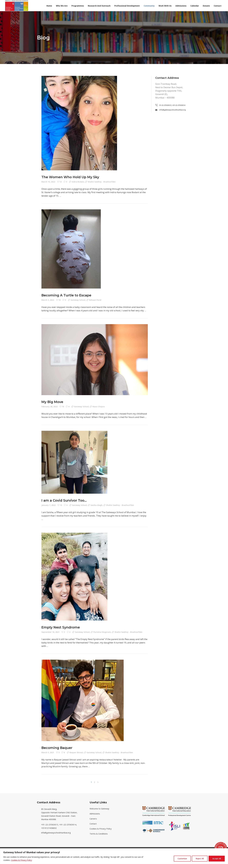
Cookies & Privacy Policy (21, 860)
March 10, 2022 (48, 181)
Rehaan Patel (95, 300)
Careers (93, 818)
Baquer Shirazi (76, 752)
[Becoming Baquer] (82, 700)
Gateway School (78, 300)
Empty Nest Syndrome (60, 627)
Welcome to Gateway (99, 808)
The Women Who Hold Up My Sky (70, 177)
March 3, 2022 (47, 300)
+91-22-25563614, (68, 824)
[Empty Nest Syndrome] (74, 577)
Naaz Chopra (98, 406)
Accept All (216, 858)
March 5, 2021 (47, 752)
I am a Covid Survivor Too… (64, 500)
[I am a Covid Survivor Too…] (74, 462)
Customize (182, 858)
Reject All (200, 858)
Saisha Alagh (96, 505)
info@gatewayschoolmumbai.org (56, 832)
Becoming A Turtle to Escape (66, 295)
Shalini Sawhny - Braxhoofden (102, 181)
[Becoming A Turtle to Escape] (71, 249)
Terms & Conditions (99, 833)
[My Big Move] (94, 359)
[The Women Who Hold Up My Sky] (79, 123)
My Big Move (52, 402)
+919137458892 (49, 828)
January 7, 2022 (48, 505)
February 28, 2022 (49, 406)
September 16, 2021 (50, 632)
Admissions (95, 813)
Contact (93, 823)
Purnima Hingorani (102, 632)
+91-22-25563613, (50, 824)
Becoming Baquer (56, 748)
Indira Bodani (78, 181)
